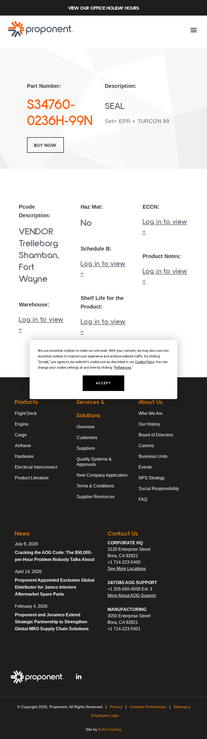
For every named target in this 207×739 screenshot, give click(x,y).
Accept (103, 383)
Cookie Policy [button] (144, 362)
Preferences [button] (122, 368)
